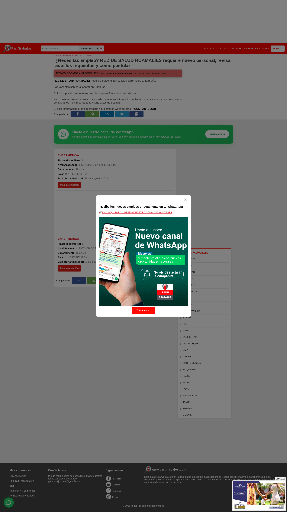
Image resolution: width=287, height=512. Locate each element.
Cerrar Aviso (143, 310)
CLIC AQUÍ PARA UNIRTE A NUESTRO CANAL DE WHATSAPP (137, 212)
